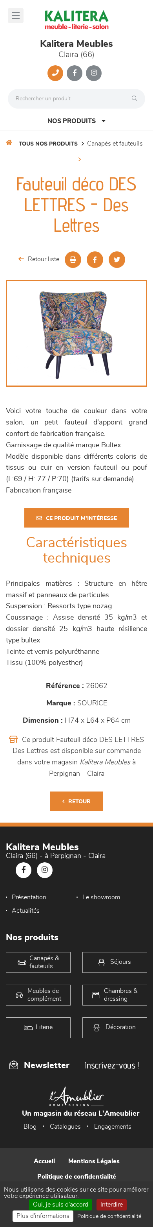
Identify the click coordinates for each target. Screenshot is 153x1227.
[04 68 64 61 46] (55, 73)
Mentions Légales (94, 1161)
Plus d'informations (42, 1216)
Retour (79, 801)
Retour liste (43, 259)
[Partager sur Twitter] (117, 259)
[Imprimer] (73, 259)
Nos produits (71, 121)
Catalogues (65, 1127)
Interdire (111, 1204)
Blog (30, 1127)
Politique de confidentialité (76, 1176)
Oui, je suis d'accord (60, 1204)
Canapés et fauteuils (115, 143)
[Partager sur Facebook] (95, 259)
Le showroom (101, 897)
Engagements (112, 1127)
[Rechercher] (136, 99)
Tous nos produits (48, 144)
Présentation (29, 897)
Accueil (44, 1161)
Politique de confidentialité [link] (109, 1216)
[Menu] (16, 15)
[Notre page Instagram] (94, 73)
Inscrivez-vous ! (112, 1065)
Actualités (26, 911)
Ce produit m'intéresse (81, 518)
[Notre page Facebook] (74, 73)
